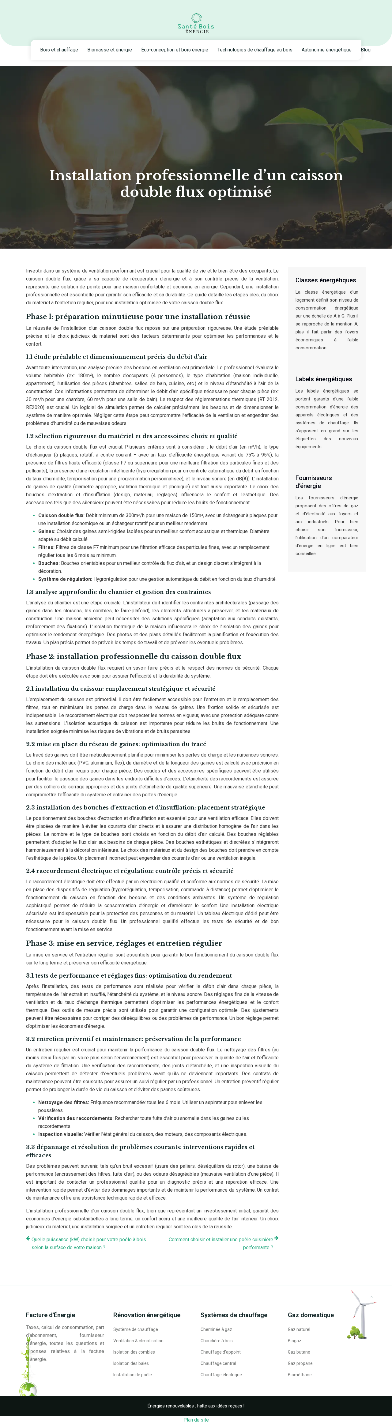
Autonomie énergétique (327, 50)
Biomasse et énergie (109, 50)
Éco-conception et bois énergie (174, 50)
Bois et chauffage (59, 50)
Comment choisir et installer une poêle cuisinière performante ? (221, 1243)
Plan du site (196, 1420)
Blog (366, 50)
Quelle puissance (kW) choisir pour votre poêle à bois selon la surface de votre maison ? (89, 1243)
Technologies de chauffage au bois (254, 50)
